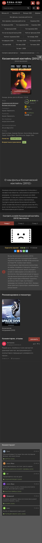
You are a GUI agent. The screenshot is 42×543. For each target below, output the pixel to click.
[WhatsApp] (24, 251)
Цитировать (16, 358)
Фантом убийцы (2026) (13, 491)
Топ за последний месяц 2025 (12, 33)
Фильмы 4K (5, 13)
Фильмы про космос (9, 105)
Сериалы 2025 (36, 25)
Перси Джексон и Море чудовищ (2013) (19, 469)
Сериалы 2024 (35, 21)
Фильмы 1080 (27, 13)
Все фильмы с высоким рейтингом (21, 17)
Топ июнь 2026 (20, 44)
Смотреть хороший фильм (10, 53)
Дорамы (37, 13)
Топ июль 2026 (35, 44)
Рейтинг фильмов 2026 (32, 33)
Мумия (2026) (10, 503)
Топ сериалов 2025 (31, 29)
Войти (33, 3)
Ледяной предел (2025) (13, 479)
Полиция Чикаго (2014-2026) (15, 514)
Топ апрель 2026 (35, 41)
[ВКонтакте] (15, 251)
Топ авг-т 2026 (21, 48)
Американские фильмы (27, 53)
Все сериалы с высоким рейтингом (13, 21)
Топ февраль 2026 (7, 41)
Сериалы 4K (16, 13)
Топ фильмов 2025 (10, 29)
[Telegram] (26, 251)
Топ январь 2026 (32, 37)
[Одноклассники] (18, 251)
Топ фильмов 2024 (7, 25)
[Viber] (21, 251)
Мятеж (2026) (10, 459)
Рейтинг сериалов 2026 (11, 37)
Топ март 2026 (21, 41)
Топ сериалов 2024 (22, 25)
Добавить (34, 339)
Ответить (5, 358)
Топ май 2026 (6, 44)
